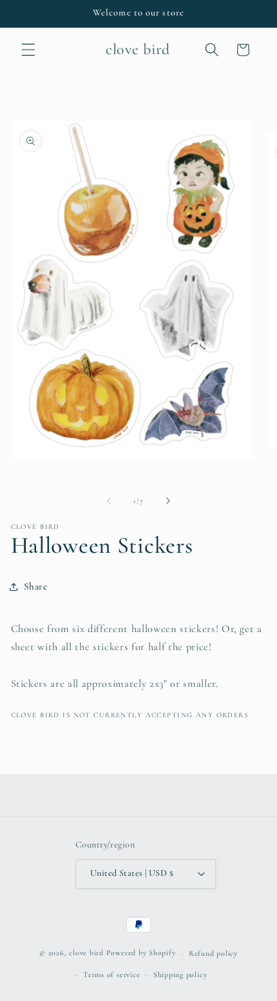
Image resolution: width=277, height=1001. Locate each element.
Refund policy (213, 953)
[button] (28, 49)
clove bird (86, 953)
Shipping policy (180, 974)
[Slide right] (168, 501)
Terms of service (111, 974)
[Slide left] (109, 501)
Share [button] (36, 586)
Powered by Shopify (141, 953)
